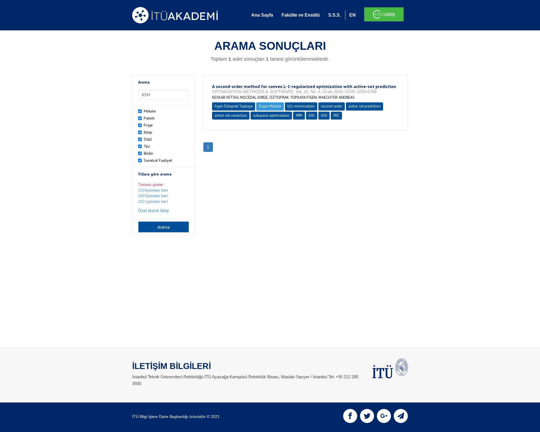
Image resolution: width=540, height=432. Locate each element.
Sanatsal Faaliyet (158, 160)
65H (324, 115)
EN (352, 15)
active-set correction (231, 115)
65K (312, 115)
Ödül (148, 139)
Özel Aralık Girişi (153, 210)
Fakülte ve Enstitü (301, 15)
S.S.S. (334, 15)
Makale (150, 111)
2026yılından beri (153, 190)
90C (336, 115)
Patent (149, 118)
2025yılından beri (153, 195)
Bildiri (148, 153)
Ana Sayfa (262, 15)
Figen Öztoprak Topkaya (234, 106)
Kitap (148, 132)
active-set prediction (364, 106)
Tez (147, 146)
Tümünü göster (150, 184)
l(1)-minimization (301, 106)
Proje (148, 125)
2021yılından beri (153, 201)
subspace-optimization (271, 115)
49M (299, 115)
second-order (331, 106)
